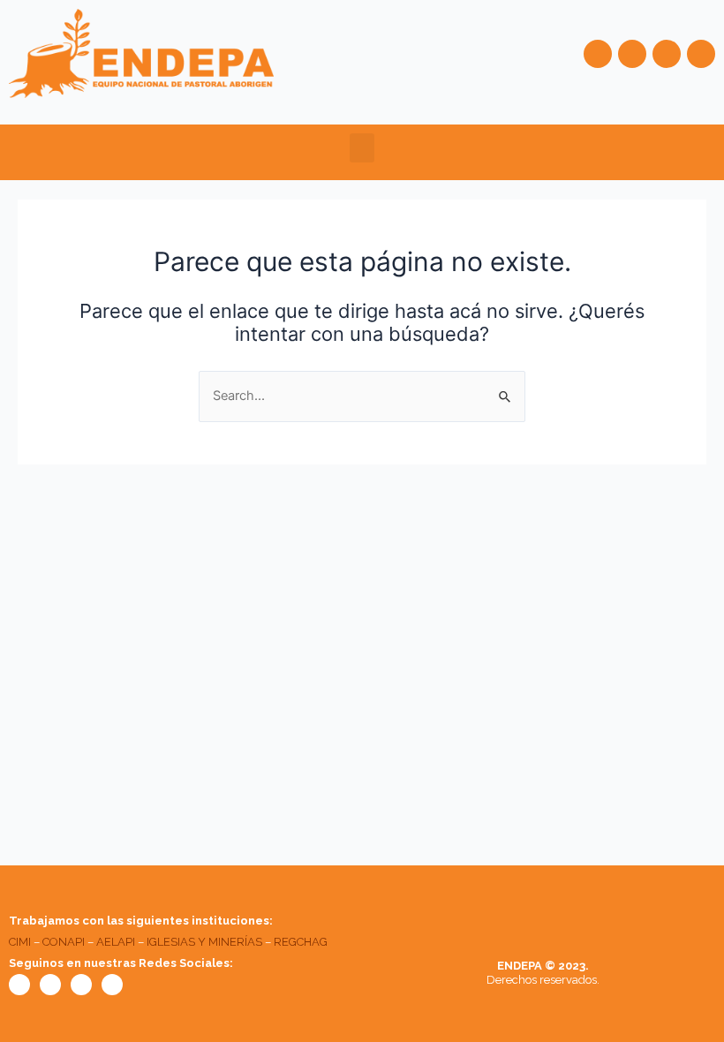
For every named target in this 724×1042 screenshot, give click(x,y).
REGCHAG (301, 941)
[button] (362, 147)
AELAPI (115, 941)
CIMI (20, 941)
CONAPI (63, 941)
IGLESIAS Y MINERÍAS (204, 941)
